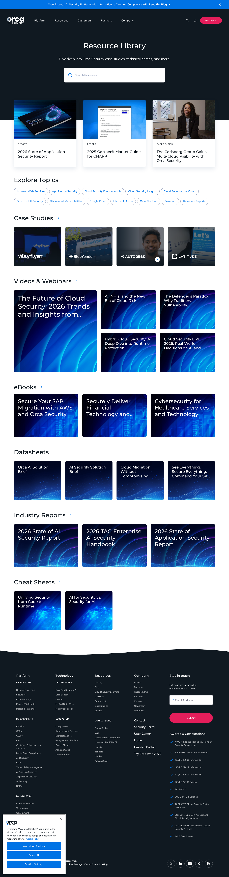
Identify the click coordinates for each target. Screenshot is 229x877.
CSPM (19, 731)
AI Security (21, 781)
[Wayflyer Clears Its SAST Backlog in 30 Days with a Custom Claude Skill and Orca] (37, 246)
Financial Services (25, 803)
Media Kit (139, 710)
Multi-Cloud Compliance (28, 753)
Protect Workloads (25, 704)
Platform (39, 20)
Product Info (101, 701)
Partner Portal (144, 747)
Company (127, 20)
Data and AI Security (30, 201)
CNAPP (20, 726)
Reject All (34, 855)
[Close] (61, 819)
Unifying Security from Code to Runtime (34, 601)
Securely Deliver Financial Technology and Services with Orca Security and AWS (111, 407)
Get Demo (210, 20)
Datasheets (31, 452)
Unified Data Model (65, 704)
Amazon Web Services (31, 191)
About (137, 682)
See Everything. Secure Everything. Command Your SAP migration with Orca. (191, 471)
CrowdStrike (101, 728)
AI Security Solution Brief (87, 469)
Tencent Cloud (62, 754)
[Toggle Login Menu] (195, 20)
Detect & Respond (25, 708)
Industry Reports (40, 515)
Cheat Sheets (34, 582)
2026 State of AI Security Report (39, 534)
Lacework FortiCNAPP (106, 742)
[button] (219, 4)
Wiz (97, 733)
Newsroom (139, 706)
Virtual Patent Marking (96, 864)
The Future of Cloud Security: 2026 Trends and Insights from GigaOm (54, 306)
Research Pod (141, 691)
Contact (139, 720)
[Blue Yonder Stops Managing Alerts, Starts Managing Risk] (88, 246)
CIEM (18, 740)
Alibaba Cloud (62, 749)
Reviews (138, 696)
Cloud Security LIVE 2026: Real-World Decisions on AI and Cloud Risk (182, 343)
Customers (85, 20)
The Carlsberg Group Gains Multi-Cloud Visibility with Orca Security (182, 156)
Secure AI (21, 694)
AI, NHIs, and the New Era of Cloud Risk (125, 298)
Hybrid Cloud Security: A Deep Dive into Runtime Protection (127, 343)
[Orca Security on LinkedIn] (181, 864)
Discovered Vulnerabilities (66, 201)
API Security (22, 757)
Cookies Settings (34, 864)
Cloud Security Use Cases (180, 191)
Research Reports (194, 201)
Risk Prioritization (64, 708)
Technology (22, 808)
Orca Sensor (61, 694)
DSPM (19, 786)
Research (170, 201)
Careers (138, 701)
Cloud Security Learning (107, 691)
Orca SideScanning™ (66, 690)
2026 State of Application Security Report (41, 154)
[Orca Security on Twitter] (171, 864)
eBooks (25, 387)
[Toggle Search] (187, 20)
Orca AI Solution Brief (33, 469)
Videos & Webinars (43, 281)
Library (98, 682)
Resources (61, 20)
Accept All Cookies (34, 845)
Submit (191, 717)
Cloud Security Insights (142, 191)
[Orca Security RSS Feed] (209, 864)
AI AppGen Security (26, 772)
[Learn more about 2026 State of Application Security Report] (45, 119)
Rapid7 (98, 747)
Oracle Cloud (62, 745)
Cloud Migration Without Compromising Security (136, 471)
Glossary (99, 696)
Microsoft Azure (123, 201)
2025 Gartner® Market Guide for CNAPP (114, 154)
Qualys (98, 756)
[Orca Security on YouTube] (190, 864)
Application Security (64, 191)
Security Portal (144, 727)
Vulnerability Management (29, 767)
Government (22, 812)
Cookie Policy (32, 838)
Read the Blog (158, 4)
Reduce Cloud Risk (25, 690)
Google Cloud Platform (66, 740)
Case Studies (33, 218)
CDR (18, 762)
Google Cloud (98, 201)
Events (98, 710)
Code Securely (23, 699)
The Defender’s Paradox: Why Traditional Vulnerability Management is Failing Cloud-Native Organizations (186, 300)
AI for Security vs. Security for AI (85, 599)
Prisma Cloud (101, 761)
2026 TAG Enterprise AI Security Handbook (113, 537)
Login (138, 740)
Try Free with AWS (147, 754)
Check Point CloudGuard (107, 737)
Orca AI (59, 699)
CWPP (19, 735)
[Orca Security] (15, 20)
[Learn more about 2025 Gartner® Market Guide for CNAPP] (114, 119)
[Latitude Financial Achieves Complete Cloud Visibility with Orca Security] (191, 246)
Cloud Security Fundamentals (102, 191)
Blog (97, 687)
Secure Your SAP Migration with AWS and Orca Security (45, 407)
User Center (142, 734)
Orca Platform (148, 201)
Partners (106, 20)
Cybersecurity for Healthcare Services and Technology (182, 407)
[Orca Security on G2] (199, 864)
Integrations (61, 726)
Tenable (99, 751)
